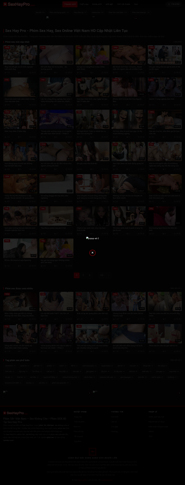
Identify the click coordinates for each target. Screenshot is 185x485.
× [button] (92, 252)
